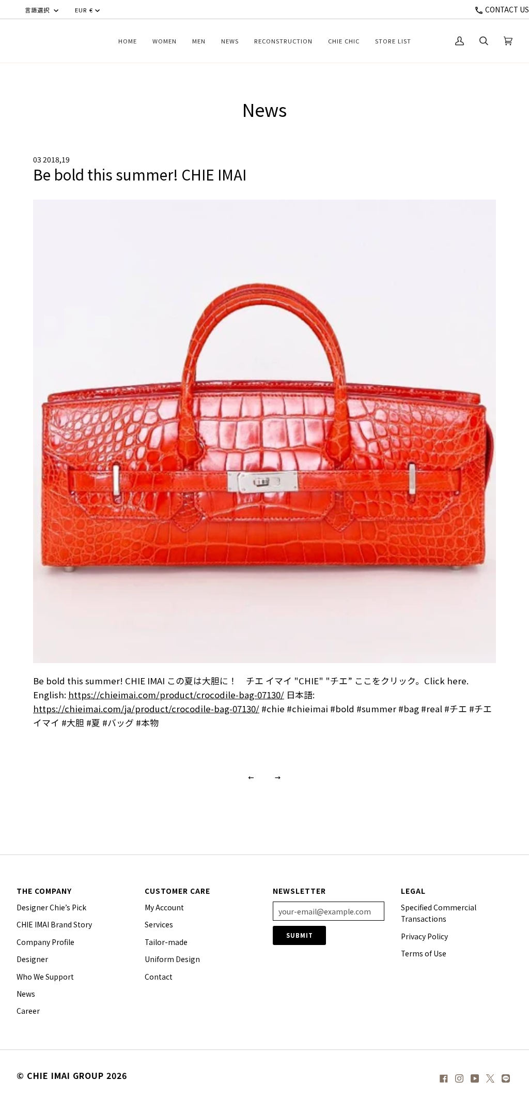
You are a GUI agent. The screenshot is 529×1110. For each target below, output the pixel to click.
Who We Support (45, 976)
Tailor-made (166, 942)
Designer (32, 959)
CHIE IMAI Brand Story (54, 924)
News (26, 993)
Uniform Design (172, 959)
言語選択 (38, 10)
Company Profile (45, 942)
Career (28, 1011)
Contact (159, 976)
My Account (164, 907)
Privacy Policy (424, 936)
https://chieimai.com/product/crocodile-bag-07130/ (176, 694)
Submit (299, 935)
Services (159, 924)
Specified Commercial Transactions (438, 913)
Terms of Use (423, 953)
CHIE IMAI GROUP (65, 1075)
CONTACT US (506, 9)
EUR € (84, 10)
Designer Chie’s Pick (51, 907)
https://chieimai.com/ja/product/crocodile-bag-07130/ (146, 708)
